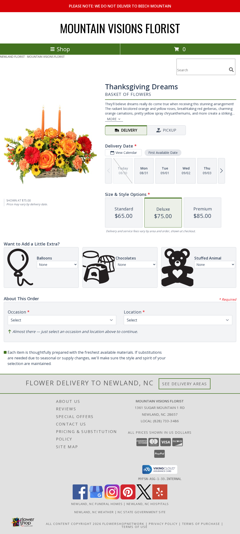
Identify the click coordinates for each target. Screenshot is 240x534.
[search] (231, 69)
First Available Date (163, 152)
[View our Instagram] (112, 498)
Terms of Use (135, 527)
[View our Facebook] (80, 498)
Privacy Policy (163, 524)
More (111, 119)
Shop (63, 49)
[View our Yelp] (159, 498)
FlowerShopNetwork (123, 524)
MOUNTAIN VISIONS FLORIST (120, 27)
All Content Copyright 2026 (73, 524)
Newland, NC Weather (94, 512)
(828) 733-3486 (166, 421)
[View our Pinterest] (127, 498)
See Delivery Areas (184, 383)
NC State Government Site (142, 512)
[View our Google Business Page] (96, 498)
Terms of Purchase (201, 524)
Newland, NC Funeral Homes (97, 504)
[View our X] (143, 498)
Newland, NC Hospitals (148, 504)
